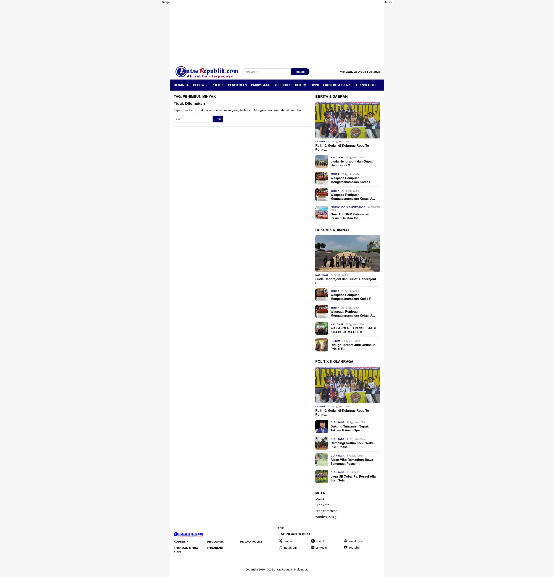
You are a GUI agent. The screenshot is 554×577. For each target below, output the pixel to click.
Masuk (320, 499)
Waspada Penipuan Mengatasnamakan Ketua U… (352, 196)
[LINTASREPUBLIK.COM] (208, 71)
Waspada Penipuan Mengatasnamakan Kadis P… (352, 180)
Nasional (336, 157)
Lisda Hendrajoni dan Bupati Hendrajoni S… (352, 163)
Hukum (335, 341)
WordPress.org (325, 517)
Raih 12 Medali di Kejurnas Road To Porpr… (342, 147)
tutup (165, 2)
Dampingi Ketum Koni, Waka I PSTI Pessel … (352, 445)
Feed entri (322, 505)
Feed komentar (326, 511)
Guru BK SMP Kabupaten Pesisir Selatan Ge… (349, 216)
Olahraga (322, 141)
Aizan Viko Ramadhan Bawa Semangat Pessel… (351, 461)
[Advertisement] (152, 65)
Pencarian (300, 72)
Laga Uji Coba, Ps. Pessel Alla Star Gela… (353, 478)
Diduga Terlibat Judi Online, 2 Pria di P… (352, 347)
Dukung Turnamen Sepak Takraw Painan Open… (349, 428)
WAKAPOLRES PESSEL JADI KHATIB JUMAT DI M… (353, 330)
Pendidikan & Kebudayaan (348, 206)
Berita (334, 174)
